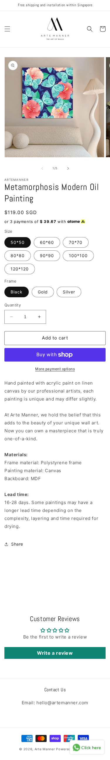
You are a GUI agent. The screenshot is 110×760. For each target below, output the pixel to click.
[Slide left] (42, 168)
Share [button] (17, 543)
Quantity (12, 305)
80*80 (18, 255)
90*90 (47, 255)
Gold (43, 291)
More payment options (55, 369)
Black (17, 291)
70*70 (75, 242)
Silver (69, 291)
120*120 (20, 268)
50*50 (18, 242)
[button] (7, 28)
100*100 (78, 255)
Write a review (55, 653)
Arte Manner (45, 749)
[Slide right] (68, 168)
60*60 (47, 242)
